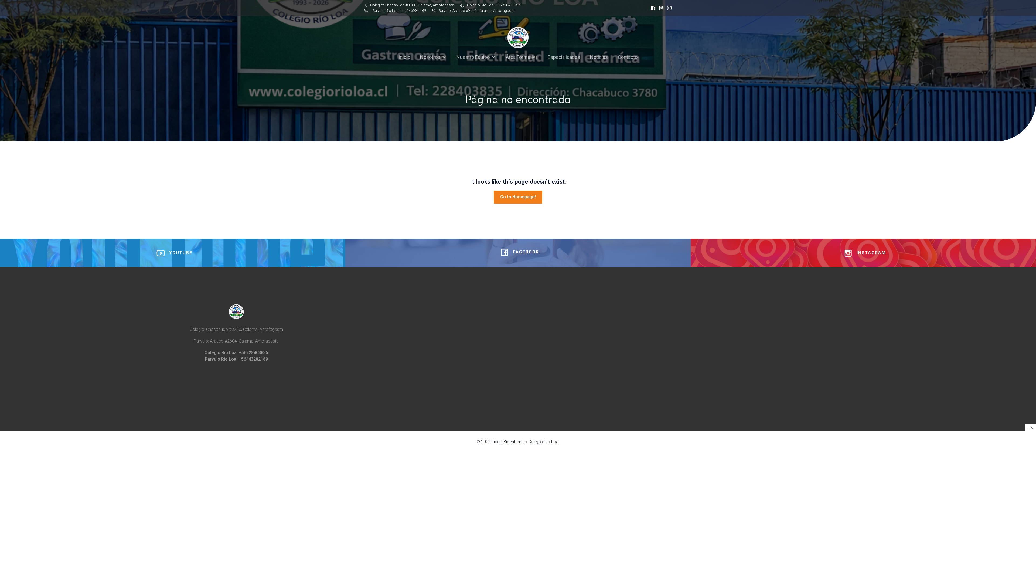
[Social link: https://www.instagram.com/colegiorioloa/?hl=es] (668, 8)
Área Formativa (522, 57)
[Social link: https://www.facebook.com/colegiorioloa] (652, 8)
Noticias (599, 57)
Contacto (628, 57)
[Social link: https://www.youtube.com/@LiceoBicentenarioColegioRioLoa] (660, 8)
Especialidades (564, 57)
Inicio (404, 57)
